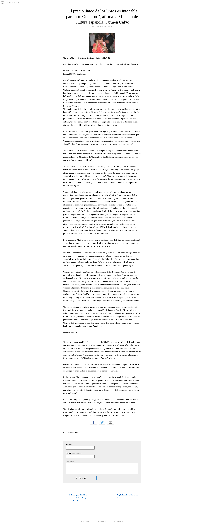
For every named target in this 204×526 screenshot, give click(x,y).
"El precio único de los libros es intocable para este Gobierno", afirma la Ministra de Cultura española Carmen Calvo (102, 16)
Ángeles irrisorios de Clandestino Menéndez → (127, 496)
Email (110, 422)
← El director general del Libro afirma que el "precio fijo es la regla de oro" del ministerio (75, 498)
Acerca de (85, 521)
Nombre (69, 444)
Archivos (102, 521)
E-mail (74, 453)
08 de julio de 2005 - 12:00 (102, 27)
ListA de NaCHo (13, 3)
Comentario (70, 462)
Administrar (119, 521)
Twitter (102, 422)
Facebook (93, 422)
